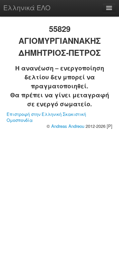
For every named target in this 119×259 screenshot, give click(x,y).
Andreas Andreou (67, 126)
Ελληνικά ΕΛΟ (27, 7)
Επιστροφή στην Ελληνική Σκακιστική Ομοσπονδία (46, 117)
